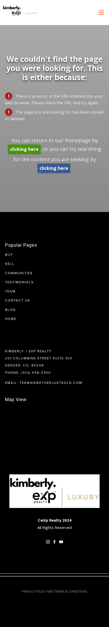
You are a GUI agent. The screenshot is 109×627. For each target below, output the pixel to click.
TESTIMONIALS (19, 282)
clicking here (24, 149)
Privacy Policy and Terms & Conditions (54, 591)
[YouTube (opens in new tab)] (61, 542)
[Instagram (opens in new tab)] (48, 542)
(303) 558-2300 (36, 372)
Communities (19, 273)
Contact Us (17, 300)
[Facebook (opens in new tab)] (54, 542)
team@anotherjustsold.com (51, 382)
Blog (10, 309)
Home (10, 318)
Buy (9, 254)
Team (10, 291)
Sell (9, 263)
